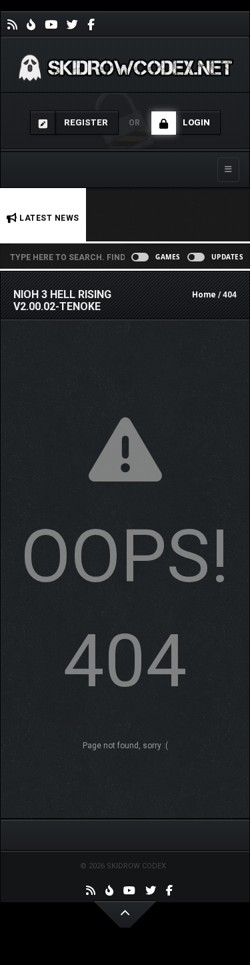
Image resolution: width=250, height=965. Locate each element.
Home (204, 294)
